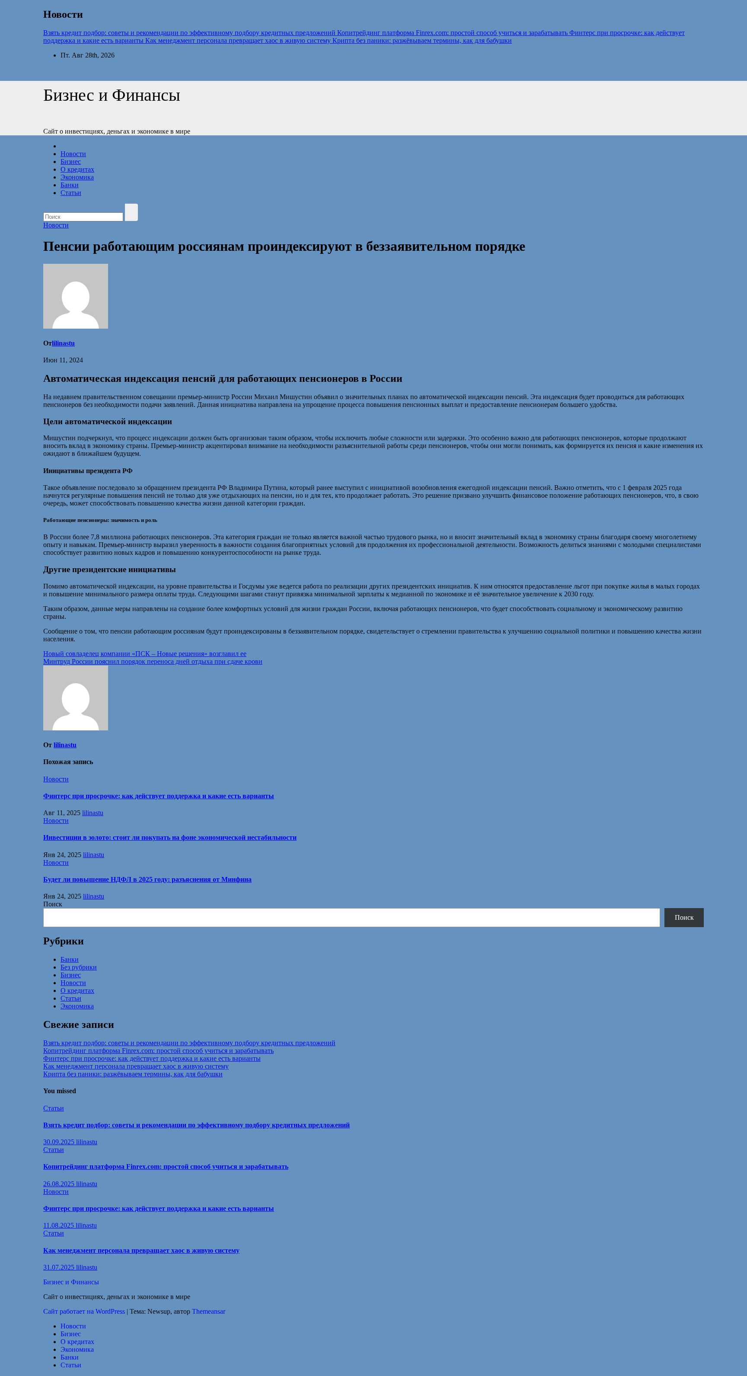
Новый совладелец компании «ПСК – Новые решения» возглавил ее (144, 653)
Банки (70, 185)
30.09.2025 (59, 1142)
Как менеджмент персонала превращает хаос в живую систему (136, 1066)
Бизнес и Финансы (111, 95)
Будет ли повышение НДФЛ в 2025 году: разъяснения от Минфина (147, 879)
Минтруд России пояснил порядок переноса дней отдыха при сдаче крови (152, 661)
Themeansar (208, 1311)
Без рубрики (79, 967)
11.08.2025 (59, 1225)
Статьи (71, 192)
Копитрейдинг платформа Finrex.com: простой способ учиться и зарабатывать (158, 1050)
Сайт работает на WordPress (85, 1311)
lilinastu (63, 343)
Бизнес (71, 161)
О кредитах (77, 169)
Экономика (77, 177)
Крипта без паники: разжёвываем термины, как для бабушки (133, 1074)
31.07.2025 (59, 1267)
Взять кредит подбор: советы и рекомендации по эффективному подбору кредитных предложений (189, 1042)
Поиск (52, 904)
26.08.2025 (59, 1183)
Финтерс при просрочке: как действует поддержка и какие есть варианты (158, 796)
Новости (73, 153)
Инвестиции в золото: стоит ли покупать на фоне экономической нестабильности (170, 837)
